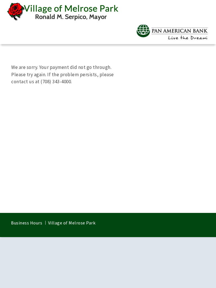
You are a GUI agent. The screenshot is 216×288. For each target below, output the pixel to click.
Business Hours (26, 223)
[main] (108, 128)
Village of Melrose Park (72, 223)
